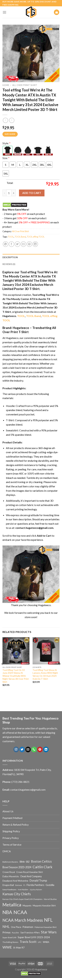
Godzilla (50, 885)
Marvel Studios (50, 899)
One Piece (16, 927)
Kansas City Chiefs (16, 894)
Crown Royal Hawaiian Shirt (29, 872)
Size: (5, 158)
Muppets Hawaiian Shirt (44, 905)
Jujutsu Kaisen (36, 889)
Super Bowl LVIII (9, 937)
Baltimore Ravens (10, 862)
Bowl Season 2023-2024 (16, 867)
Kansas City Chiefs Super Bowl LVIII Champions (22, 899)
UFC (39, 942)
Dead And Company (31, 876)
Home (5, 85)
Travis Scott (28, 942)
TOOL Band (20, 236)
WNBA (46, 942)
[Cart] (56, 12)
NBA (7, 912)
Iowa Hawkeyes (9, 889)
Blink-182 (25, 861)
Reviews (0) (8, 264)
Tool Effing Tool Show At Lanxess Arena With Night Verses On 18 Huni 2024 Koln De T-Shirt (45, 674)
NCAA (20, 912)
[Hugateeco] (31, 12)
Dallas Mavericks (10, 876)
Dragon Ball (8, 885)
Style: (6, 143)
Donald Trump (38, 880)
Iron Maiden (23, 889)
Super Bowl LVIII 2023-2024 (34, 937)
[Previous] (2, 670)
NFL (48, 920)
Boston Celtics (41, 861)
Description (10, 257)
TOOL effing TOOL (35, 236)
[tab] (31, 257)
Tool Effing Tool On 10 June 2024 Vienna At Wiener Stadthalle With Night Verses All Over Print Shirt (15, 676)
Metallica (11, 904)
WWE (7, 947)
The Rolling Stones (10, 942)
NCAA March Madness (22, 920)
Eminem (18, 885)
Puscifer (15, 933)
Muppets (27, 905)
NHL (6, 927)
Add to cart (31, 192)
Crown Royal (8, 872)
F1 (24, 885)
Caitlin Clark (42, 867)
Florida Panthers (35, 885)
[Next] (59, 670)
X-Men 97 (18, 947)
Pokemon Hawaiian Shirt (46, 927)
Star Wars (49, 932)
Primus (6, 932)
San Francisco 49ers (30, 932)
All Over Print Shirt (24, 85)
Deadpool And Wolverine (15, 880)
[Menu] (4, 12)
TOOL (11, 236)
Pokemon (27, 926)
